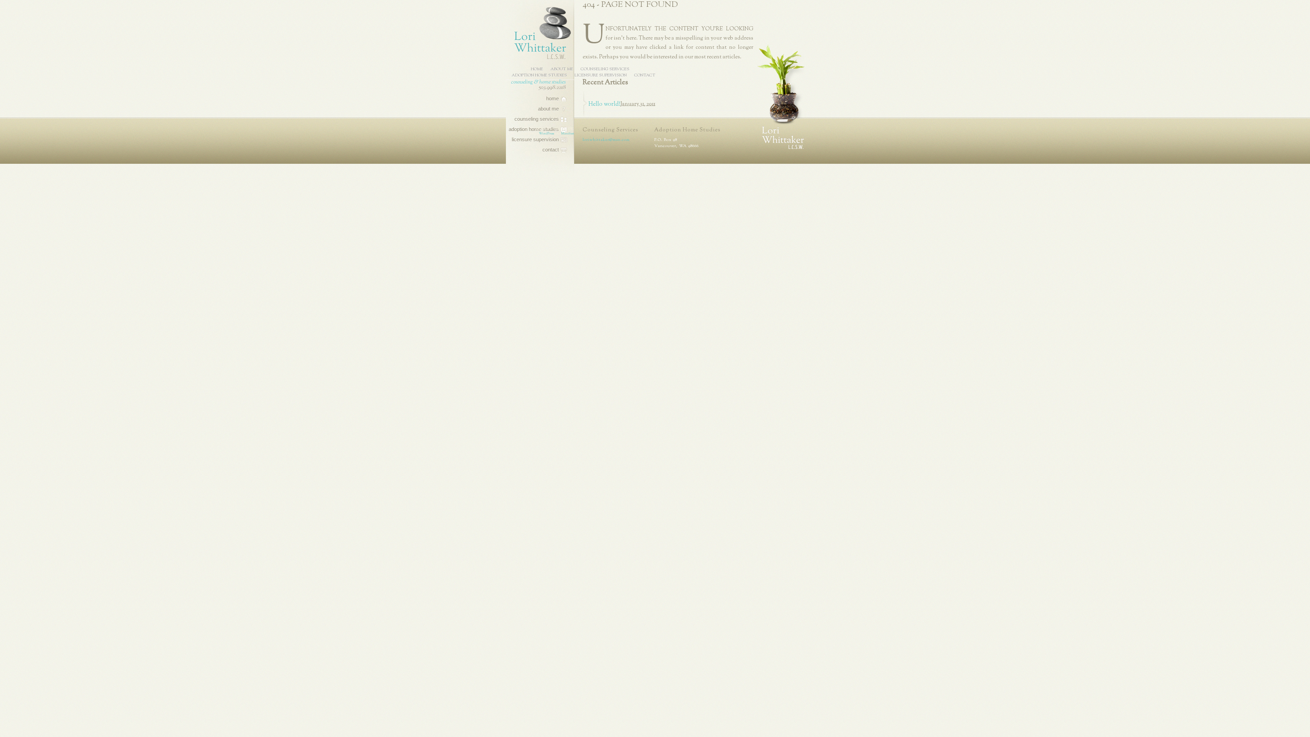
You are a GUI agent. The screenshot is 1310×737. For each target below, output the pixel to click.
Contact (644, 75)
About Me (562, 69)
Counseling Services (605, 69)
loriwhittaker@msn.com (606, 140)
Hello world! (604, 104)
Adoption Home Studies (539, 75)
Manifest (567, 133)
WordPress (546, 133)
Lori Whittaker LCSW (539, 32)
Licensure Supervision (600, 75)
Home (537, 69)
